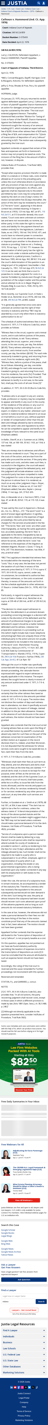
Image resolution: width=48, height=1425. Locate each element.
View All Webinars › (24, 1200)
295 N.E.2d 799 (14, 299)
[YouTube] (15, 1387)
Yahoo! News (7, 1254)
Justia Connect (24, 1393)
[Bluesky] (29, 1387)
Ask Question (24, 1279)
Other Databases (12, 1366)
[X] (33, 1387)
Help (24, 1407)
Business (7, 1342)
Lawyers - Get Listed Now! (24, 1310)
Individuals (8, 1336)
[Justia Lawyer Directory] (36, 1387)
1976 (32, 11)
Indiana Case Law (32, 9)
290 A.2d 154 (10, 656)
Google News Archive (11, 1251)
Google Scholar (8, 1230)
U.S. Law (10, 9)
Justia (3, 9)
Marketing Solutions (13, 1372)
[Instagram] (22, 1387)
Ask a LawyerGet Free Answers (10, 1266)
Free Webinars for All (12, 1144)
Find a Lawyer (8, 1290)
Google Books (7, 1233)
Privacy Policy (24, 1416)
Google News (7, 1248)
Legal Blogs (6, 1236)
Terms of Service (24, 1411)
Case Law (20, 9)
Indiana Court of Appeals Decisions (14, 11)
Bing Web (5, 1243)
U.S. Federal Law (11, 1354)
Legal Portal (24, 1398)
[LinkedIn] (11, 1387)
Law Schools (9, 1348)
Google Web (7, 1241)
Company (24, 1402)
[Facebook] (18, 1387)
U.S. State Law (10, 1360)
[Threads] (25, 1387)
